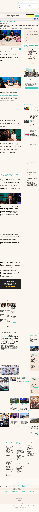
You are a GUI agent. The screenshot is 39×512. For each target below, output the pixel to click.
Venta (34, 31)
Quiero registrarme (10, 286)
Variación (30, 31)
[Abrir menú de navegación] (1, 15)
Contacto (6, 491)
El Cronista (2, 21)
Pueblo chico (28, 79)
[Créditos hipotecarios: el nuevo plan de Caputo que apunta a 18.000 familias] (24, 400)
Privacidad (19, 500)
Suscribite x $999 (30, 15)
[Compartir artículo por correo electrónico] (9, 51)
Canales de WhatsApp (15, 491)
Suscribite (23, 491)
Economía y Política (8, 21)
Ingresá (36, 15)
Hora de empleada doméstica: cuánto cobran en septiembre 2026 (32, 62)
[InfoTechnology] (29, 489)
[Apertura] (10, 489)
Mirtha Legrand (8, 295)
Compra (37, 31)
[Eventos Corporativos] (15, 489)
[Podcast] (24, 489)
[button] (36, 434)
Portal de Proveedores (14, 493)
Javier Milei (14, 21)
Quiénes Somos (31, 491)
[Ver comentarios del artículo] (11, 51)
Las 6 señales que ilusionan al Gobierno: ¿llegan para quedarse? (32, 57)
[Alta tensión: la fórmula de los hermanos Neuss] (13, 386)
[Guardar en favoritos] (20, 49)
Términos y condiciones (19, 498)
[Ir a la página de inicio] (3, 15)
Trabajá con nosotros (25, 493)
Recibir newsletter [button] (32, 88)
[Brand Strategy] (19, 489)
